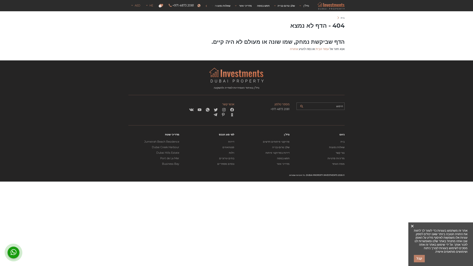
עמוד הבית (322, 49)
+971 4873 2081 (183, 5)
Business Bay (170, 164)
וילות (231, 152)
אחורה (294, 49)
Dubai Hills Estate (167, 152)
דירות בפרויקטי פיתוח (278, 152)
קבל (419, 258)
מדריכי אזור (283, 164)
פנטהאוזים (228, 147)
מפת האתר (338, 164)
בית (343, 141)
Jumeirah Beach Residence (161, 141)
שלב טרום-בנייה (281, 147)
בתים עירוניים (226, 158)
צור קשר (340, 152)
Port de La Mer (169, 158)
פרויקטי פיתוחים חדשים (276, 141)
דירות (231, 141)
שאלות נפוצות (337, 147)
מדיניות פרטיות (336, 158)
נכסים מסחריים (225, 164)
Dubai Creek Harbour (165, 147)
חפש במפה (283, 158)
